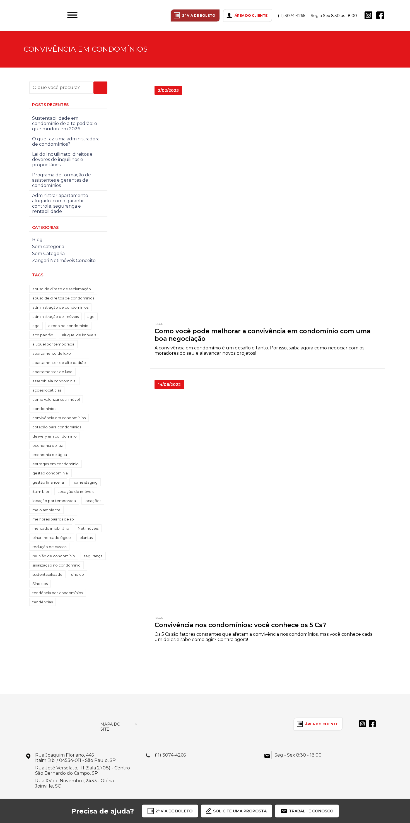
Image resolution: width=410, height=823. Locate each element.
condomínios (44, 408)
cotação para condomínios (56, 427)
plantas (86, 537)
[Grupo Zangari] (54, 724)
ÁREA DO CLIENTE (251, 15)
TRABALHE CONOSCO (311, 811)
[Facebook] (380, 15)
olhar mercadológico (51, 537)
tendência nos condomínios (57, 593)
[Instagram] (368, 15)
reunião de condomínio (53, 556)
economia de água (49, 454)
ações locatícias (46, 390)
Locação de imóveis (75, 491)
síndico (77, 574)
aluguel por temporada (53, 344)
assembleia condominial (54, 381)
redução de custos (49, 546)
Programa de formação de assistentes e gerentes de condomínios (61, 180)
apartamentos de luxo (52, 371)
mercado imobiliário (50, 528)
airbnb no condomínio (68, 325)
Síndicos (40, 583)
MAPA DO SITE (110, 727)
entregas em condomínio (55, 464)
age (91, 316)
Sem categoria (48, 246)
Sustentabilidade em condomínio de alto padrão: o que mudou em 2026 (64, 123)
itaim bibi (40, 491)
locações (93, 500)
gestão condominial (50, 473)
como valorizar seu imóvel (56, 399)
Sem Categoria (48, 253)
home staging (85, 482)
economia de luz (47, 445)
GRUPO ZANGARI (33, 15)
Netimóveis (88, 528)
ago (36, 325)
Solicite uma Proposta (240, 811)
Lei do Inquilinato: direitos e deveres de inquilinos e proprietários (62, 159)
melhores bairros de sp (53, 519)
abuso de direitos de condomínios (63, 298)
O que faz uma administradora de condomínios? (66, 141)
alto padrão (42, 335)
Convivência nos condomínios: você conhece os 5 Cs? (240, 625)
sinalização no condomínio (56, 565)
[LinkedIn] (392, 15)
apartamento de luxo (51, 353)
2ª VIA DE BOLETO (198, 15)
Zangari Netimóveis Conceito (64, 260)
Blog (159, 324)
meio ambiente (46, 510)
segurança (93, 556)
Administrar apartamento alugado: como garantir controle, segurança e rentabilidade (60, 203)
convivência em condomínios (59, 418)
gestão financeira (48, 482)
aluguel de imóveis (79, 335)
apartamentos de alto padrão (59, 362)
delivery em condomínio (54, 436)
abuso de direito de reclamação (61, 289)
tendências (42, 602)
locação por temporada (54, 500)
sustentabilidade (47, 574)
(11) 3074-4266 (291, 15)
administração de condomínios (60, 307)
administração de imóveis (55, 316)
